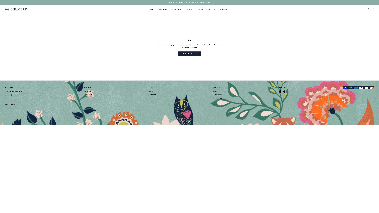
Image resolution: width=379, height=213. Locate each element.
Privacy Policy (217, 95)
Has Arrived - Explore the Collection (189, 2)
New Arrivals (224, 9)
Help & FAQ (87, 91)
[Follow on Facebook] (6, 95)
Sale (151, 9)
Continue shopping (189, 53)
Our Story (152, 91)
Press (215, 91)
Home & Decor (162, 9)
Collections (211, 9)
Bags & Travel (176, 9)
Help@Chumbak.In (15, 91)
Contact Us (152, 95)
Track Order (88, 95)
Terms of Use (217, 98)
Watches (199, 9)
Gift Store (189, 9)
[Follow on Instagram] (11, 95)
